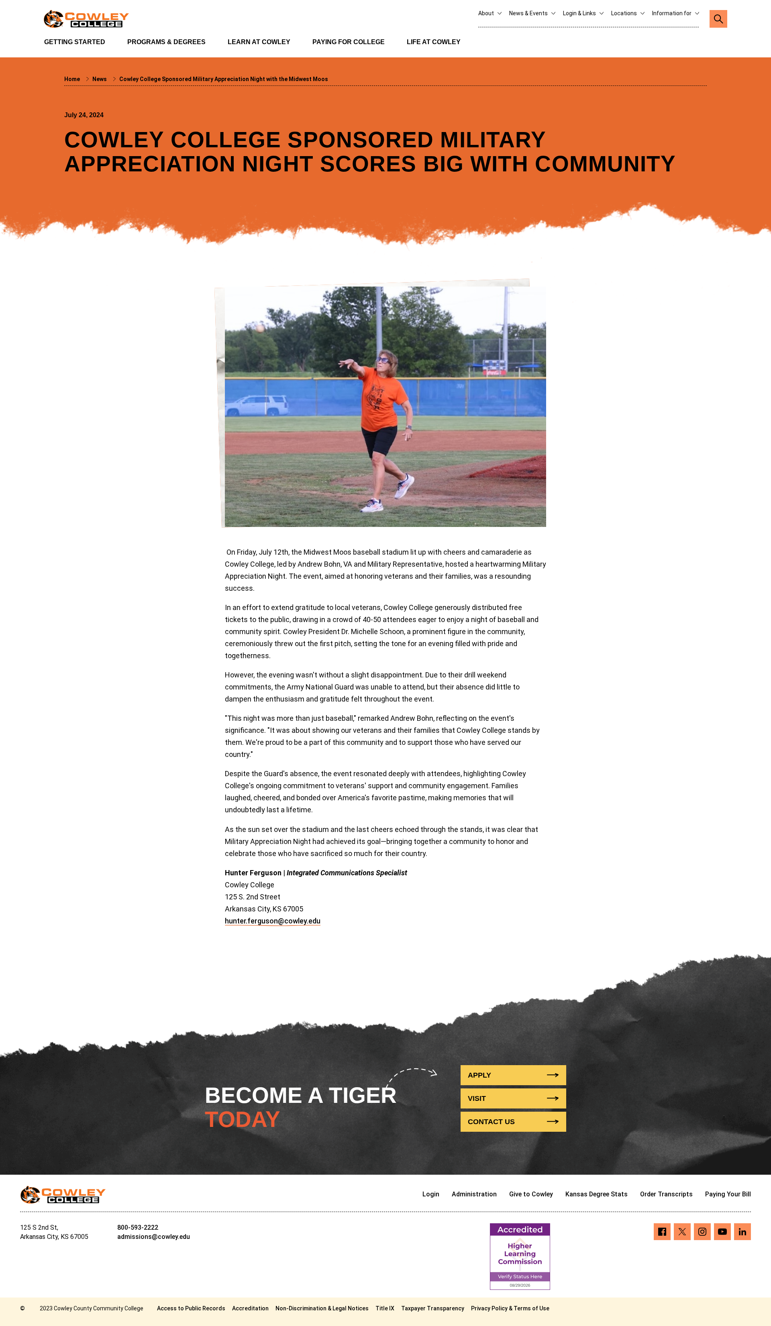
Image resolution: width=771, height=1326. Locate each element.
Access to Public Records (191, 1308)
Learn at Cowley (259, 42)
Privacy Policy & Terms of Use (510, 1308)
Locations (624, 13)
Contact (491, 1122)
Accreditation (250, 1308)
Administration (474, 1194)
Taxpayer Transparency (432, 1308)
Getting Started (74, 42)
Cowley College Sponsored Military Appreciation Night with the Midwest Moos (223, 79)
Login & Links (580, 13)
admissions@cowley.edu (153, 1237)
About (486, 13)
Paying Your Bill (728, 1194)
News (100, 79)
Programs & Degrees (166, 42)
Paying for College (348, 42)
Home (72, 79)
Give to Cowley (531, 1194)
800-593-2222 (137, 1227)
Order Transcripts (666, 1194)
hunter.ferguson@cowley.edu (272, 921)
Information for (672, 13)
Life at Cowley (434, 42)
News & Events (529, 13)
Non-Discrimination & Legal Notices (322, 1308)
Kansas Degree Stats (596, 1194)
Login (430, 1194)
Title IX (384, 1308)
